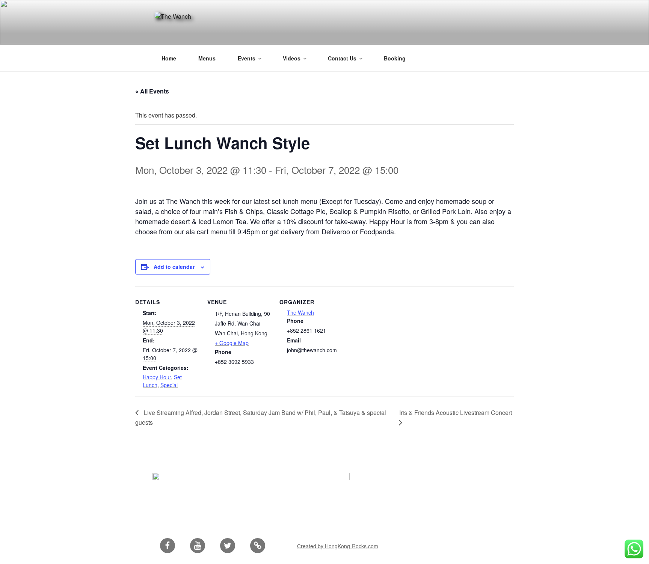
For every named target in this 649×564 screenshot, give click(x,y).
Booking (395, 58)
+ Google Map (232, 343)
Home (168, 58)
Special (169, 385)
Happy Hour (157, 377)
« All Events (152, 91)
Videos (291, 58)
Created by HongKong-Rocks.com (337, 546)
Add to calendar (174, 266)
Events (246, 58)
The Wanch (300, 312)
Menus (207, 58)
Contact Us (342, 58)
